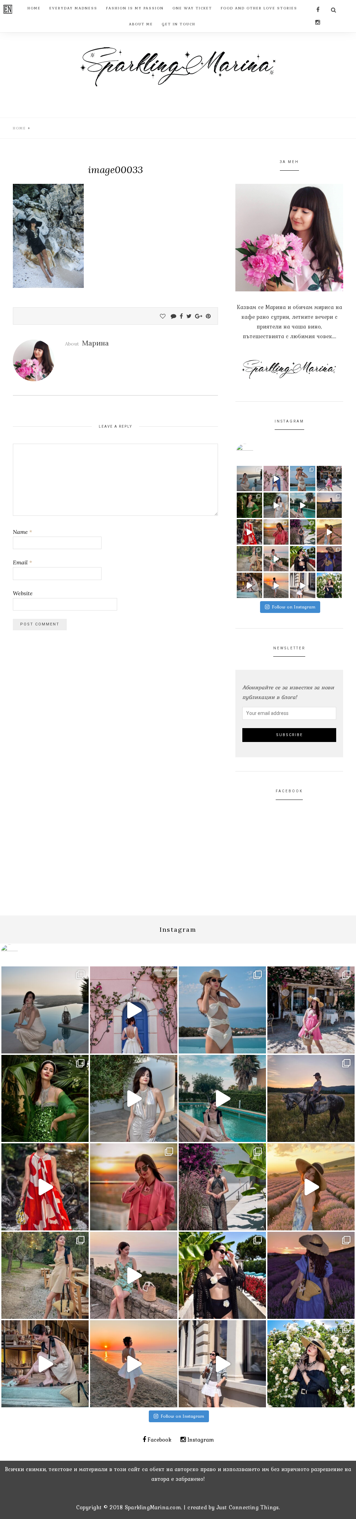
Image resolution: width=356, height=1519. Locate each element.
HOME (34, 8)
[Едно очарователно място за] (249, 585)
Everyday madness (73, 8)
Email (22, 562)
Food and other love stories (259, 8)
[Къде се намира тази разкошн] (249, 532)
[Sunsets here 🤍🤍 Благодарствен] (249, 478)
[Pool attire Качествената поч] (302, 478)
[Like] (162, 316)
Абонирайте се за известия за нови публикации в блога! (288, 692)
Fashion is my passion (135, 8)
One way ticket (192, 8)
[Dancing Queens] (302, 505)
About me (141, 24)
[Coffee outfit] (302, 585)
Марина (95, 343)
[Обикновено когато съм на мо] (249, 558)
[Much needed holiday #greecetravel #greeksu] (276, 585)
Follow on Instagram (293, 607)
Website (23, 593)
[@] (255, 452)
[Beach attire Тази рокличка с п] (302, 532)
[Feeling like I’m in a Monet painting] (329, 585)
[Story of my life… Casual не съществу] (276, 505)
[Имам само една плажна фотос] (302, 558)
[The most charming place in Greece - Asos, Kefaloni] (276, 478)
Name (22, 531)
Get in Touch (178, 24)
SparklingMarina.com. (153, 1507)
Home (19, 128)
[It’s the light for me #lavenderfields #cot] (329, 532)
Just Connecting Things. (248, 1507)
